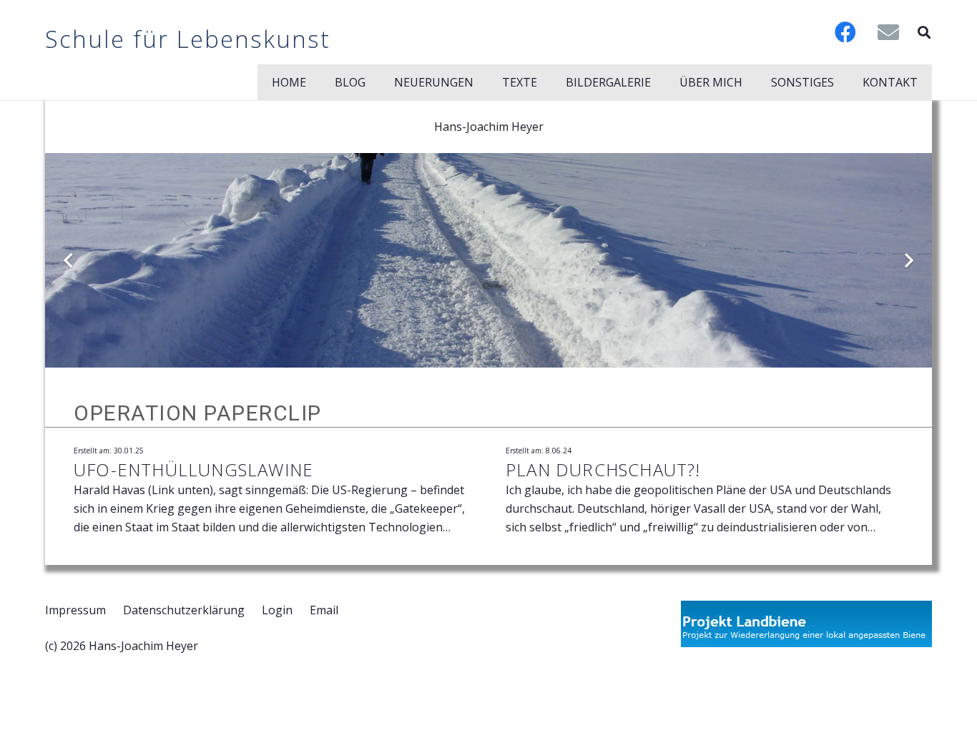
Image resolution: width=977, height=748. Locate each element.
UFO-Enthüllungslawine (193, 469)
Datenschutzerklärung (184, 610)
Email (324, 610)
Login (277, 610)
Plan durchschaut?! (603, 469)
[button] (924, 32)
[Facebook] (845, 32)
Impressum (75, 610)
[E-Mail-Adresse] (888, 32)
